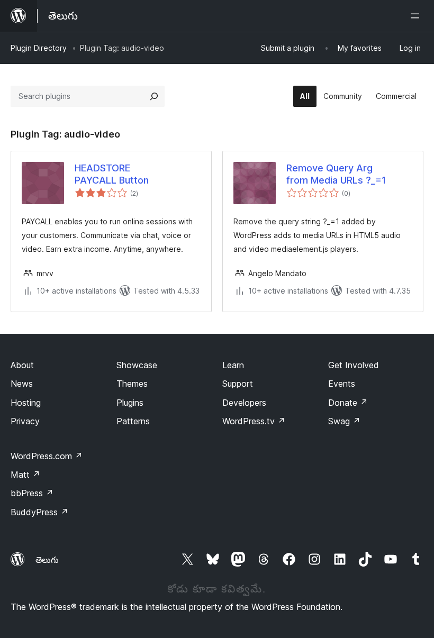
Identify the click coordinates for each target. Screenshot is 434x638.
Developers (244, 402)
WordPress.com (47, 456)
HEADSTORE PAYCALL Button (112, 174)
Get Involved (353, 365)
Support (237, 383)
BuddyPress (39, 512)
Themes (132, 383)
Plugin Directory (39, 47)
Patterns (133, 421)
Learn (233, 365)
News (22, 383)
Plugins (129, 402)
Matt (25, 474)
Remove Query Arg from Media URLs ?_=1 (336, 174)
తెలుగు (47, 559)
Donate (348, 402)
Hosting (26, 402)
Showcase (136, 365)
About (22, 365)
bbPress (32, 493)
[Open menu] (417, 16)
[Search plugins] (154, 96)
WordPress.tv (253, 421)
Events (341, 383)
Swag (344, 421)
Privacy (25, 421)
